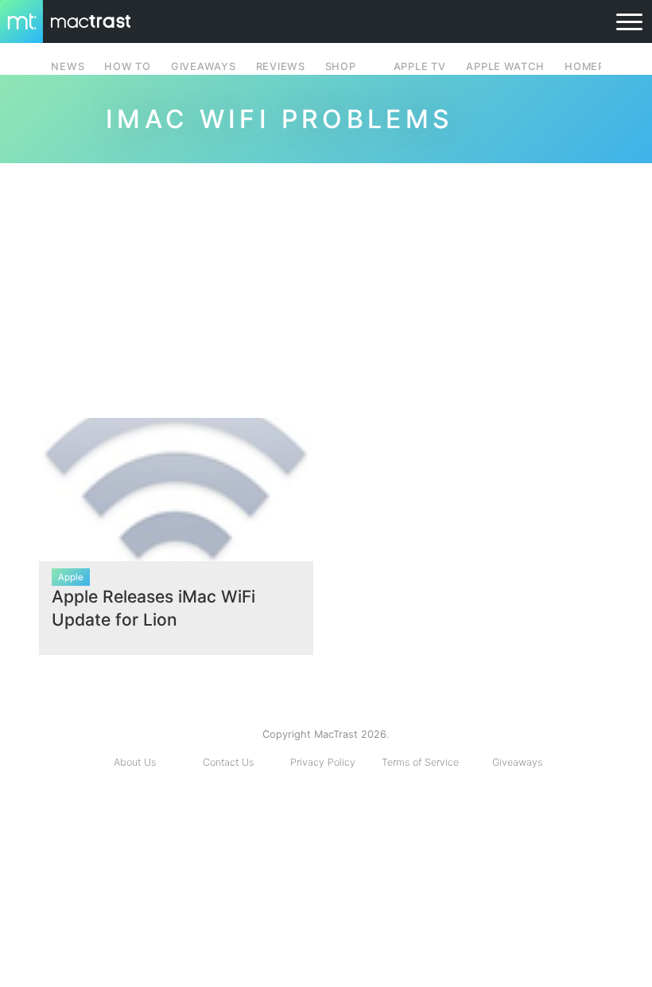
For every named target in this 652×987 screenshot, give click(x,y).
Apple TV (420, 66)
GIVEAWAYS (203, 66)
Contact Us (228, 762)
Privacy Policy (322, 762)
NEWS (67, 66)
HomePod (593, 66)
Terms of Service (420, 762)
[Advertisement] (326, 284)
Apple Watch (505, 66)
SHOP (340, 66)
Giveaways (517, 762)
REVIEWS (280, 66)
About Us (135, 762)
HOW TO (127, 66)
